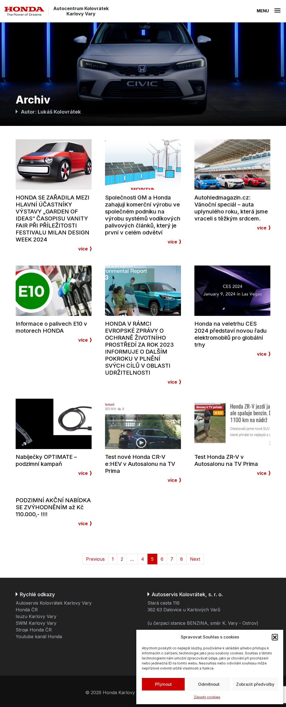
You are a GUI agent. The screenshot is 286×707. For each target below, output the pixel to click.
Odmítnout (209, 684)
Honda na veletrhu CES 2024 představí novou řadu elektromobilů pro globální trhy (230, 334)
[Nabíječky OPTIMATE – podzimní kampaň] (54, 423)
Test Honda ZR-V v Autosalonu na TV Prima (226, 460)
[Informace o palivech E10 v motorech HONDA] (54, 290)
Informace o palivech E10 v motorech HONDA (51, 327)
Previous (95, 559)
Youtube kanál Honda (39, 636)
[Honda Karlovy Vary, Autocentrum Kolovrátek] (24, 11)
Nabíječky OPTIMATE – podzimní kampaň (46, 460)
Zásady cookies (207, 697)
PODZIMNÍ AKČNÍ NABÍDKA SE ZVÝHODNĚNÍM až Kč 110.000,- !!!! (53, 507)
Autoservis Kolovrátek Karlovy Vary (54, 603)
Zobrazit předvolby (255, 684)
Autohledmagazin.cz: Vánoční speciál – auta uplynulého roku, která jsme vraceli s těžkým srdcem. (231, 208)
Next (195, 559)
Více (83, 249)
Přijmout (163, 684)
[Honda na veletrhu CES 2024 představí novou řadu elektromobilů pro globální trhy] (232, 290)
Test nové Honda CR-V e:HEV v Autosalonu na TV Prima (140, 464)
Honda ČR (27, 609)
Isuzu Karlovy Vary (36, 616)
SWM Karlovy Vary (36, 623)
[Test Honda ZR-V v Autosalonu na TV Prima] (232, 423)
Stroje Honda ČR (34, 630)
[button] (275, 637)
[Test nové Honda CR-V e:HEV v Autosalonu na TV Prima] (143, 423)
